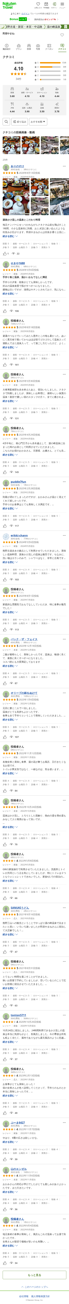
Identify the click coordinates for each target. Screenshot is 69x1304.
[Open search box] (6, 121)
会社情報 (23, 1296)
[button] (11, 145)
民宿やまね (8, 33)
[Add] (62, 35)
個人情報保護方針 (40, 1296)
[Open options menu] (64, 166)
